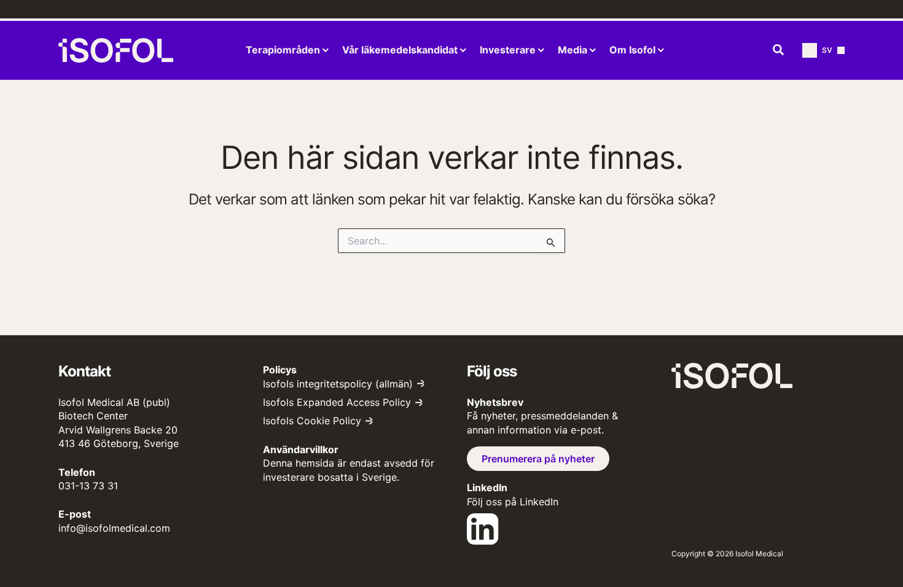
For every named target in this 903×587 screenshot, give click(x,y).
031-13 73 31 (88, 486)
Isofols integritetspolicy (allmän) (338, 384)
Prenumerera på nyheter (538, 459)
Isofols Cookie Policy (312, 421)
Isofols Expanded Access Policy (337, 402)
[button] (779, 50)
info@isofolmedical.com (114, 528)
